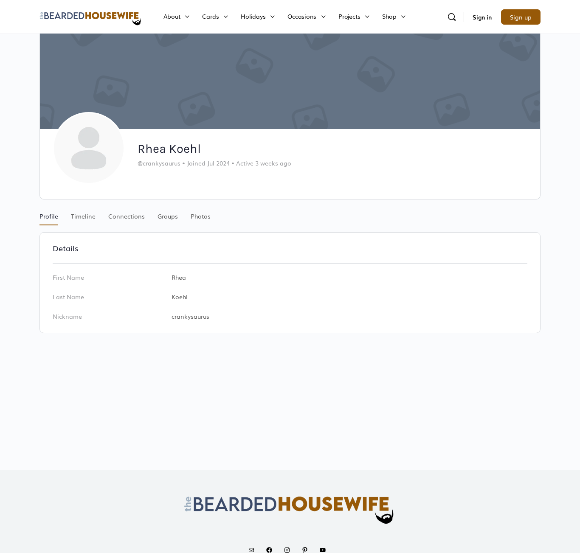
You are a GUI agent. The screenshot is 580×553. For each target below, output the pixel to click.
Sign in (482, 17)
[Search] (451, 17)
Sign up (521, 17)
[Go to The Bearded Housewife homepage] (90, 16)
